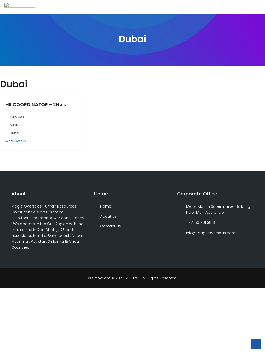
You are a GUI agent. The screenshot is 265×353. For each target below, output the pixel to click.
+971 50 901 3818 (200, 222)
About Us (108, 216)
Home (105, 206)
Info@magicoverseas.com (210, 232)
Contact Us (110, 226)
